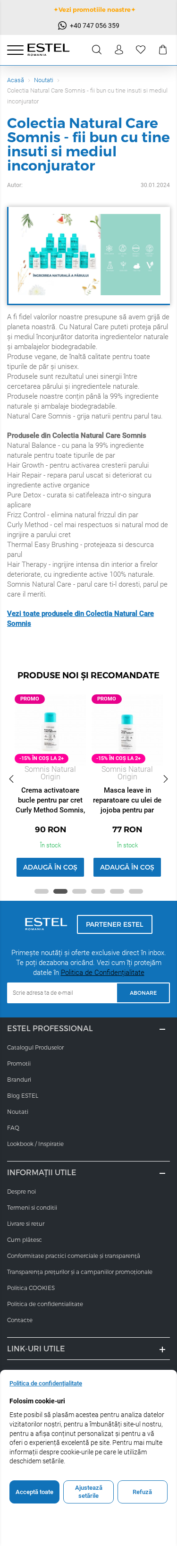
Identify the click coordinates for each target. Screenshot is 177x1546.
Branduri (19, 1079)
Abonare (143, 993)
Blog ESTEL (22, 1095)
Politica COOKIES (31, 1287)
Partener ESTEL (114, 924)
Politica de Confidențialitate (102, 972)
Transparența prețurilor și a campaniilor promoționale (79, 1271)
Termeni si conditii (32, 1207)
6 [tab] (136, 891)
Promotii (19, 1063)
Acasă (15, 80)
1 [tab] (41, 891)
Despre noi (21, 1191)
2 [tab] (60, 891)
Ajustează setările (88, 1492)
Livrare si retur (25, 1223)
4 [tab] (98, 891)
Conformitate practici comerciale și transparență (73, 1255)
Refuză (142, 1491)
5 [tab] (117, 891)
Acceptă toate (34, 1491)
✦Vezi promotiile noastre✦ (94, 9)
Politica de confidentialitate (45, 1303)
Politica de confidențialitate (45, 1383)
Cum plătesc (24, 1239)
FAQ (13, 1127)
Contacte (20, 1319)
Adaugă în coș (50, 867)
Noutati (43, 80)
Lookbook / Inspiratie (35, 1143)
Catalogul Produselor (35, 1047)
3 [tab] (79, 891)
